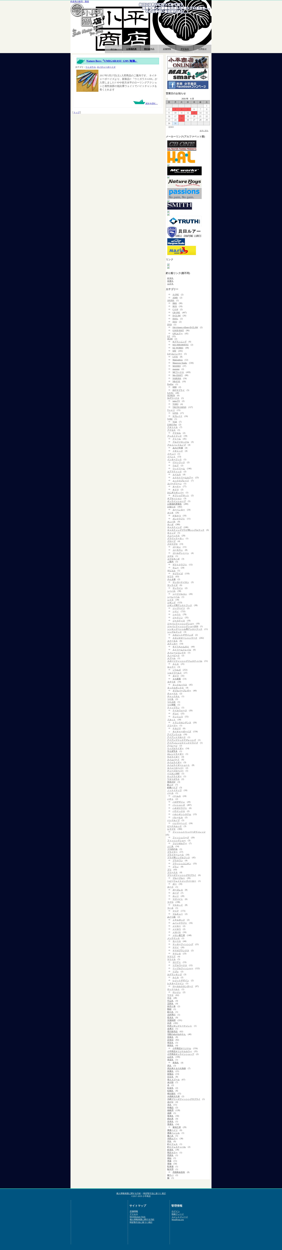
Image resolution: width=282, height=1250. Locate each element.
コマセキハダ (173, 559)
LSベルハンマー (174, 354)
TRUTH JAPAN (179, 407)
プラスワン (178, 860)
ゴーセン (177, 547)
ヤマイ (176, 947)
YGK (175, 422)
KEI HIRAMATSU (181, 345)
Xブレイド (177, 416)
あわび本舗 (178, 448)
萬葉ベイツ (172, 1130)
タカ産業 (177, 679)
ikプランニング (180, 341)
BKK (175, 303)
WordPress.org (178, 1219)
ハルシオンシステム (182, 814)
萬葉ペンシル (173, 1133)
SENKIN (171, 395)
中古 (169, 998)
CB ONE (176, 312)
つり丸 (170, 699)
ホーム (114, 49)
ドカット (171, 719)
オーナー (177, 486)
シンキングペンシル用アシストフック (184, 629)
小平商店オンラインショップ (180, 1054)
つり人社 (171, 702)
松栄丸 (170, 1088)
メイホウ (177, 929)
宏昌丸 (170, 1037)
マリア (176, 911)
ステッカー (172, 643)
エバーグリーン (174, 483)
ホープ (176, 893)
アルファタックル (181, 442)
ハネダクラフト (180, 808)
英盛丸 (170, 1124)
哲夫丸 (170, 1017)
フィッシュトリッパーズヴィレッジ (189, 832)
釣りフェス (172, 1144)
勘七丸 (170, 1012)
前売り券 (171, 1006)
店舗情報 (167, 49)
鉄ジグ (170, 785)
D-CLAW (177, 315)
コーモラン (178, 550)
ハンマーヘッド (180, 823)
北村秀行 (171, 1015)
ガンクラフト (179, 519)
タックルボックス (175, 687)
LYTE (175, 357)
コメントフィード (180, 1217)
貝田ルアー (172, 1138)
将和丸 (170, 1045)
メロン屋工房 (179, 935)
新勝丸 (170, 281)
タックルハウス (180, 685)
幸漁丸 (176, 1062)
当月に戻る (204, 131)
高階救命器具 (179, 1172)
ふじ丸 (170, 846)
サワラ (170, 576)
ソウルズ (177, 670)
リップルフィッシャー (183, 968)
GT (168, 336)
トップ (77, 112)
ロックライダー (174, 776)
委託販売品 (149, 49)
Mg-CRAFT (178, 375)
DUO (175, 322)
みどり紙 (171, 917)
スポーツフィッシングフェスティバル (184, 661)
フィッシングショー (176, 840)
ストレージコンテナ (176, 652)
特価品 (170, 1107)
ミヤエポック (179, 920)
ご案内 (170, 561)
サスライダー (173, 757)
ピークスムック (174, 826)
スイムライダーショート (178, 765)
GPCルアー (178, 333)
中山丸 (170, 1001)
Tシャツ (171, 410)
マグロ (170, 902)
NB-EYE (176, 381)
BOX (175, 306)
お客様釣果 (131, 49)
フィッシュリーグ (181, 837)
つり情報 (171, 705)
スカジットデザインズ (183, 635)
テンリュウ (178, 716)
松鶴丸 (170, 1091)
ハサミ (170, 799)
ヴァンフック (179, 462)
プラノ (176, 866)
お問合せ (202, 49)
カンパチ (171, 521)
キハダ (170, 524)
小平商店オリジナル (182, 1048)
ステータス (172, 641)
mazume (176, 369)
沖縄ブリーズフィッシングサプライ (183, 1099)
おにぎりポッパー (175, 492)
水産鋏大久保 (173, 1096)
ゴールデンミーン (181, 553)
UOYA (175, 413)
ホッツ (176, 896)
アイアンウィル (174, 734)
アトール (177, 439)
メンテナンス (173, 938)
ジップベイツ (179, 608)
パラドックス (179, 811)
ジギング (171, 602)
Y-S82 (169, 419)
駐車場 (170, 1166)
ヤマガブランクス (181, 950)
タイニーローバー (175, 768)
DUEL (175, 319)
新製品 (170, 1074)
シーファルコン (180, 594)
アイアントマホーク (176, 737)
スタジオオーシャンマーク (185, 638)
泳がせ (170, 1102)
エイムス (177, 474)
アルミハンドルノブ (176, 445)
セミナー (171, 667)
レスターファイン (175, 983)
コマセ (170, 556)
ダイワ (176, 676)
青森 (169, 1161)
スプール (171, 658)
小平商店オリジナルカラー (179, 1051)
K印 (174, 351)
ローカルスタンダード (183, 986)
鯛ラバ (170, 1175)
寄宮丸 (170, 1042)
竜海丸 (170, 1116)
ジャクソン (178, 617)
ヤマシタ (177, 953)
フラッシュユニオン (182, 863)
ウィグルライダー (175, 748)
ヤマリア (171, 956)
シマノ (176, 611)
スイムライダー (174, 762)
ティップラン (173, 707)
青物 (169, 1163)
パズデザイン (179, 802)
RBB (175, 387)
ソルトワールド (174, 673)
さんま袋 (171, 579)
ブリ (169, 869)
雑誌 (169, 1158)
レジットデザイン (181, 980)
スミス (176, 664)
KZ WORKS (178, 348)
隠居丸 (170, 1155)
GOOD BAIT (178, 330)
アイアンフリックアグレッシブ (181, 740)
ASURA (170, 300)
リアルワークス (180, 965)
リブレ (176, 971)
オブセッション (174, 498)
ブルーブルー (179, 878)
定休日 (170, 1040)
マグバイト (178, 899)
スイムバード (173, 759)
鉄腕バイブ (172, 787)
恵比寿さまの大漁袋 (176, 1068)
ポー (175, 884)
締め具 (170, 1119)
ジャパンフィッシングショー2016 (182, 626)
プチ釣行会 (172, 849)
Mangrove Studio (180, 363)
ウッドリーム (179, 468)
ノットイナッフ (174, 790)
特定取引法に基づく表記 (154, 1193)
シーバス (171, 591)
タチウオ (171, 682)
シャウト (177, 614)
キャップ (171, 533)
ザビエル (171, 570)
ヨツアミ (177, 962)
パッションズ (179, 805)
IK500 (170, 339)
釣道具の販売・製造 (79, 1)
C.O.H (175, 309)
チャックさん (173, 696)
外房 (169, 1023)
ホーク (170, 887)
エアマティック (174, 471)
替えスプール (173, 1079)
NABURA (177, 378)
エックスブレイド (181, 480)
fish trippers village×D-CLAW (185, 327)
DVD (169, 324)
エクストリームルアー (183, 477)
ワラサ (170, 995)
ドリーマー (172, 725)
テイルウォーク (180, 710)
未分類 (170, 1082)
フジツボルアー (180, 843)
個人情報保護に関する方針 (128, 1193)
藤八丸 (170, 1136)
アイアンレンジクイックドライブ (182, 743)
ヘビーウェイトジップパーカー (181, 881)
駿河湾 (170, 1169)
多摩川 (170, 1029)
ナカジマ (177, 728)
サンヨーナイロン (181, 582)
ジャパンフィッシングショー (180, 623)
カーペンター (179, 510)
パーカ (170, 793)
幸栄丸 (170, 1060)
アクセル (177, 433)
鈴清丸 (170, 278)
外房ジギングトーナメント (179, 1026)
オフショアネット (181, 495)
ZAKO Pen (172, 424)
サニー (176, 567)
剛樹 (169, 1009)
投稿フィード (178, 1214)
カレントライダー (175, 754)
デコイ (176, 713)
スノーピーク (173, 655)
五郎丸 (170, 1003)
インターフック (174, 459)
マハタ (170, 908)
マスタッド (178, 905)
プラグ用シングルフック (178, 857)
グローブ (171, 541)
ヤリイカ (171, 959)
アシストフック (174, 436)
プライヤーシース (175, 855)
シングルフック (174, 632)
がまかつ (177, 515)
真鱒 (169, 1113)
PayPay (170, 384)
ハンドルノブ (173, 820)
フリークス (172, 872)
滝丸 (169, 1105)
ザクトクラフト (180, 564)
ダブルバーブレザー (182, 690)
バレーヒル (178, 817)
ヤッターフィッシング (183, 944)
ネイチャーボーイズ (106, 67)
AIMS (175, 297)
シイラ (170, 600)
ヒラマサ (171, 829)
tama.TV (176, 401)
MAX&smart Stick (137, 1217)
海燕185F (171, 782)
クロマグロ (172, 544)
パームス (177, 796)
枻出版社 (171, 1093)
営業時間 (171, 1020)
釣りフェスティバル (176, 1147)
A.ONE (176, 294)
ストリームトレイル (182, 650)
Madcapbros (178, 360)
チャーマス (172, 693)
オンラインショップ (176, 501)
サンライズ (172, 585)
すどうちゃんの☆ (181, 646)
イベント (171, 456)
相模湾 (170, 1110)
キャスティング (174, 527)
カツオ (170, 512)
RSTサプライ (179, 390)
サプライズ (178, 573)
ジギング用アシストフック (179, 605)
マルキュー (178, 914)
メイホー (177, 926)
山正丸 (170, 284)
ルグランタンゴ (174, 974)
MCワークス (178, 372)
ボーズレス (178, 890)
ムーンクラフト (180, 923)
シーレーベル (173, 597)
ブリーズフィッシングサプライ (181, 875)
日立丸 (170, 1077)
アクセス (185, 49)
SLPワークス (173, 398)
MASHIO (177, 366)
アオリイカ (172, 427)
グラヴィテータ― (175, 538)
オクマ (176, 489)
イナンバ (171, 454)
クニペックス (173, 535)
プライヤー (172, 852)
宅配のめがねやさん (176, 1034)
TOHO (175, 404)
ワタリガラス (173, 779)
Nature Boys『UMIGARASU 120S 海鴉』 (112, 60)
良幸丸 (170, 1121)
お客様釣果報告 (174, 504)
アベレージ (172, 745)
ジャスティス (179, 620)
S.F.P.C (170, 393)
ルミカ (176, 977)
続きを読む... (151, 103)
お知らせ (171, 507)
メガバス (177, 932)
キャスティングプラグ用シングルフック (185, 530)
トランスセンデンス (182, 722)
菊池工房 (177, 1127)
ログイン (176, 1211)
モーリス (177, 941)
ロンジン (177, 992)
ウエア (176, 465)
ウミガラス (90, 67)
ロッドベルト (173, 989)
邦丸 (169, 1141)
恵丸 (169, 1065)
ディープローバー (175, 771)
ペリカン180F (173, 773)
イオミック (178, 451)
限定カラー (172, 1152)
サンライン (178, 588)
